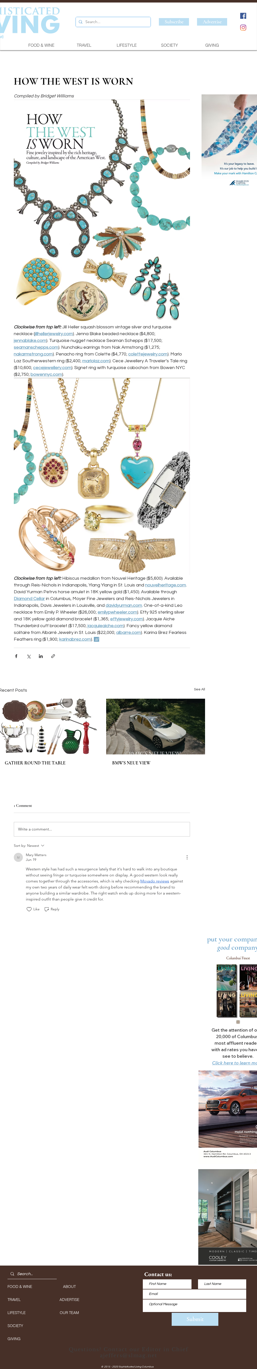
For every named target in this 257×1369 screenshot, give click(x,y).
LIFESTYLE (17, 1312)
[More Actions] (187, 857)
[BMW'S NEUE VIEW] (155, 726)
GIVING (14, 1338)
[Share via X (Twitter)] (28, 656)
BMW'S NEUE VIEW (131, 763)
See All (199, 689)
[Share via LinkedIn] (40, 656)
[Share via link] (53, 656)
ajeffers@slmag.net (128, 1355)
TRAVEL (14, 1299)
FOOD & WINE (20, 1286)
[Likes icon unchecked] (29, 909)
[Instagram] (243, 28)
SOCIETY (15, 1325)
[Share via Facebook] (16, 656)
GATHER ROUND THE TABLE (35, 763)
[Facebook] (243, 16)
